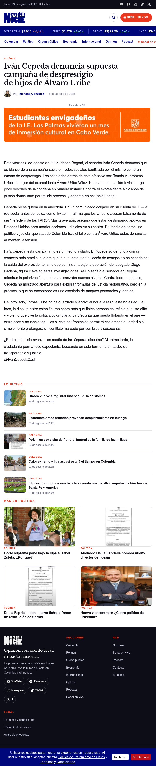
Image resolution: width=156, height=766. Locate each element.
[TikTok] (142, 4)
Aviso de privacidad (16, 734)
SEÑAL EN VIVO (137, 17)
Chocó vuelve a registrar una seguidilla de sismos (67, 396)
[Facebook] (128, 4)
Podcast (127, 41)
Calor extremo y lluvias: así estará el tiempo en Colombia (72, 461)
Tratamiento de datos (17, 727)
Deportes (35, 478)
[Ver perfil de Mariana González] (7, 93)
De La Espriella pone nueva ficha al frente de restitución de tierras (37, 614)
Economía (70, 41)
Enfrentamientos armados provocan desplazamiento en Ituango (78, 417)
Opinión (111, 41)
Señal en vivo (75, 697)
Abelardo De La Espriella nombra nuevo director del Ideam (113, 555)
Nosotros (118, 645)
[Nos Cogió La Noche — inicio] (14, 17)
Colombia (11, 41)
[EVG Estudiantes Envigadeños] (77, 125)
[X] (149, 4)
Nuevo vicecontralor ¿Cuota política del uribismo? (113, 614)
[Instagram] (135, 4)
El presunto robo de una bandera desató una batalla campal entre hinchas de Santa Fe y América (88, 485)
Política (28, 41)
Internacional (91, 41)
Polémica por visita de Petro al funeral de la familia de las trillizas (78, 439)
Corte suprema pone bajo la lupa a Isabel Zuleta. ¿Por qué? (37, 555)
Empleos (118, 674)
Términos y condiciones (19, 719)
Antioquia (36, 413)
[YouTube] (121, 4)
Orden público (48, 41)
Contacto (118, 667)
